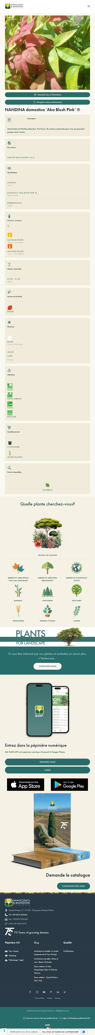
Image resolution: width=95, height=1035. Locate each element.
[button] (89, 6)
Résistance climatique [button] (14, 220)
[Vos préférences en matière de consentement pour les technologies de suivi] (4, 1030)
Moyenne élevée (15, 240)
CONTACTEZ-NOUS (47, 666)
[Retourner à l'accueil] (14, 6)
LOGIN (47, 770)
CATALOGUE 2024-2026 (73, 886)
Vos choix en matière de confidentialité (60, 1032)
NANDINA (11, 183)
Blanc (10, 342)
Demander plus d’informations (49, 94)
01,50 (17, 279)
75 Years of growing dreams (31, 932)
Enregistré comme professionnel (49, 102)
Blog (36, 942)
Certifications (68, 951)
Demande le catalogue (68, 875)
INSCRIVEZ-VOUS (47, 762)
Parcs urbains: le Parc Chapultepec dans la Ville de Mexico (45, 969)
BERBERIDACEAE (14, 203)
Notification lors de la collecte (24, 1032)
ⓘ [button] (8, 226)
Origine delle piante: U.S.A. (21, 157)
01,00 (10, 279)
